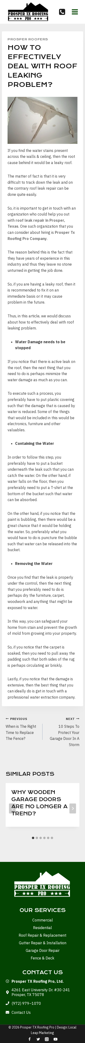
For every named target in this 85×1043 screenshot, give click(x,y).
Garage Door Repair (43, 950)
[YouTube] (55, 1039)
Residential (42, 927)
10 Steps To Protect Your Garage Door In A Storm (64, 732)
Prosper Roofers (28, 39)
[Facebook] (29, 1039)
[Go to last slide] (12, 808)
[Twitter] (38, 1039)
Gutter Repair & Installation (42, 942)
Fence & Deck (42, 958)
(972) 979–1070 (26, 1003)
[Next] (72, 808)
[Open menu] (74, 12)
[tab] (33, 838)
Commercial (42, 920)
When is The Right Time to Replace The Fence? (21, 729)
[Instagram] (47, 1039)
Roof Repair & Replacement (42, 935)
